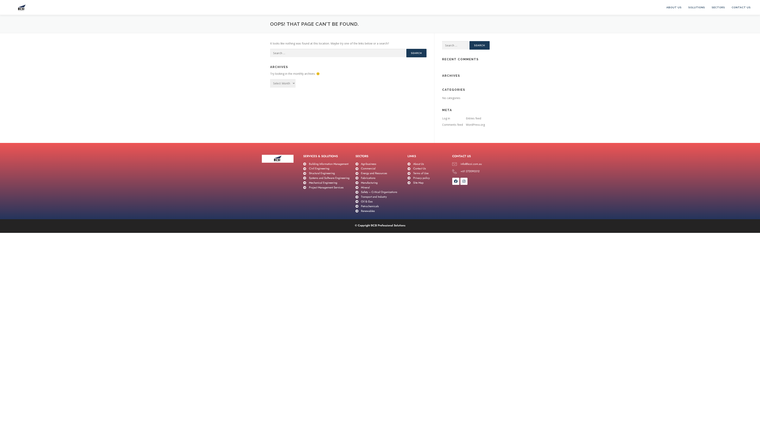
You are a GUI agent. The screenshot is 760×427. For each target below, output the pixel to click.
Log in (446, 118)
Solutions (696, 7)
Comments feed (452, 125)
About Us (674, 7)
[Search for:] (337, 53)
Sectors (718, 7)
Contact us (741, 7)
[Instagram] (463, 181)
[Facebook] (455, 181)
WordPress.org (475, 125)
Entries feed (473, 118)
